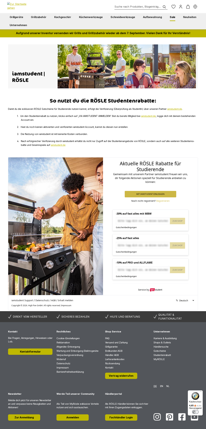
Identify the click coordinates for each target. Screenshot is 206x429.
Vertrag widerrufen (121, 375)
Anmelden (72, 417)
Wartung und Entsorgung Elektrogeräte (77, 350)
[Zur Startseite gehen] (18, 6)
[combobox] (141, 6)
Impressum (62, 367)
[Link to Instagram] (157, 417)
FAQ (107, 338)
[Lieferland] (195, 6)
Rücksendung (112, 363)
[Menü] (201, 392)
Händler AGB (112, 355)
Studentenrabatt (162, 355)
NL (167, 386)
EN (161, 386)
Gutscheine (160, 350)
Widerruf (61, 359)
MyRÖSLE (159, 359)
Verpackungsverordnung (69, 355)
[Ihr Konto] (180, 6)
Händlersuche (161, 346)
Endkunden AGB (113, 350)
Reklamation (63, 342)
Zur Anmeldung (24, 417)
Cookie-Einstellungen (68, 338)
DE (155, 386)
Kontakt (109, 367)
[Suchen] (164, 7)
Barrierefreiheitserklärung (70, 371)
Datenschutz (63, 363)
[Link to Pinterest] (169, 417)
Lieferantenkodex (114, 359)
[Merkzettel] (173, 6)
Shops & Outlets (162, 342)
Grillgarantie (111, 346)
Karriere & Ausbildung (165, 338)
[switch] (195, 412)
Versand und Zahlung (116, 342)
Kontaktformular (30, 351)
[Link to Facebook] (182, 417)
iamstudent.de (174, 109)
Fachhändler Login (121, 417)
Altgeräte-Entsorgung (68, 346)
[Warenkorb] (188, 6)
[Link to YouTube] (194, 417)
